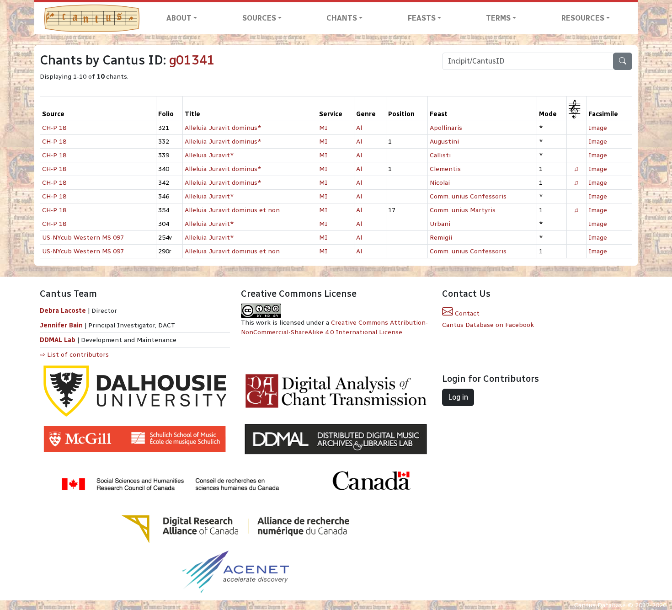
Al (359, 128)
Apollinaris (446, 128)
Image (597, 128)
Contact (466, 313)
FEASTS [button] (422, 18)
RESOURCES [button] (582, 18)
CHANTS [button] (341, 18)
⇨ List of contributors (74, 355)
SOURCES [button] (259, 18)
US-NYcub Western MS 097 (83, 237)
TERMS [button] (498, 18)
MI (323, 128)
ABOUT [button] (179, 18)
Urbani (440, 224)
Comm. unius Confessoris (468, 196)
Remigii (441, 237)
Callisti (440, 155)
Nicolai (440, 183)
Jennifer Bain (62, 325)
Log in (458, 397)
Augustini (444, 141)
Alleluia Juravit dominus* (223, 128)
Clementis (445, 169)
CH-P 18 (54, 128)
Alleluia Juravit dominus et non (232, 210)
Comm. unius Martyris (463, 210)
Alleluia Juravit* (209, 155)
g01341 (192, 60)
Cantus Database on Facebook (488, 325)
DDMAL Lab (57, 340)
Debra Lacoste (63, 311)
